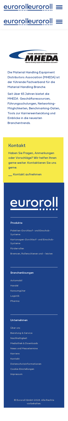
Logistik (14, 296)
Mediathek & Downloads (24, 343)
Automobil (16, 281)
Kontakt (15, 359)
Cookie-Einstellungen (22, 369)
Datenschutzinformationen (25, 364)
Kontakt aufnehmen (27, 174)
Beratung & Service (21, 333)
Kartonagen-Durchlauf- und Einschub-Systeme (32, 242)
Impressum (16, 374)
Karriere (14, 354)
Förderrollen (17, 249)
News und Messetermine (24, 349)
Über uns (15, 328)
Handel (14, 286)
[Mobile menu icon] (59, 7)
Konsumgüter (18, 291)
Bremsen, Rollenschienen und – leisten (31, 254)
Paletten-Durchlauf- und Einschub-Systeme (30, 233)
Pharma (14, 301)
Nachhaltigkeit (18, 338)
